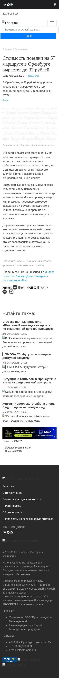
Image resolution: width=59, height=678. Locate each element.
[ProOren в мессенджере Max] (29, 432)
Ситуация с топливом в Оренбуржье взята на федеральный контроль (29, 380)
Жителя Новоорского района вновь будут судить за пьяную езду (28, 405)
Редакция (8, 486)
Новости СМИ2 (12, 441)
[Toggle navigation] (52, 23)
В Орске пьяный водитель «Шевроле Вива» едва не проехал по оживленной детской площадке (27, 325)
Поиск (28, 35)
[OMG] (20, 542)
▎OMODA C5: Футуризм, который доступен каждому (26, 356)
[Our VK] (4, 4)
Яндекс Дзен (24, 276)
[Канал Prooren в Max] (18, 447)
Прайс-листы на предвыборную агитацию (27, 519)
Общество (21, 49)
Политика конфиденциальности (21, 499)
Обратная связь (12, 512)
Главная (7, 49)
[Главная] (10, 23)
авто (6, 100)
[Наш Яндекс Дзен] (14, 287)
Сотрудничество (12, 492)
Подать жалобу (11, 505)
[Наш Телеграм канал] (5, 291)
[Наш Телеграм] (8, 4)
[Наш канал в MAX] (11, 4)
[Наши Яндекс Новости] (38, 287)
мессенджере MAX (14, 280)
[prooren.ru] (29, 480)
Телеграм (40, 276)
